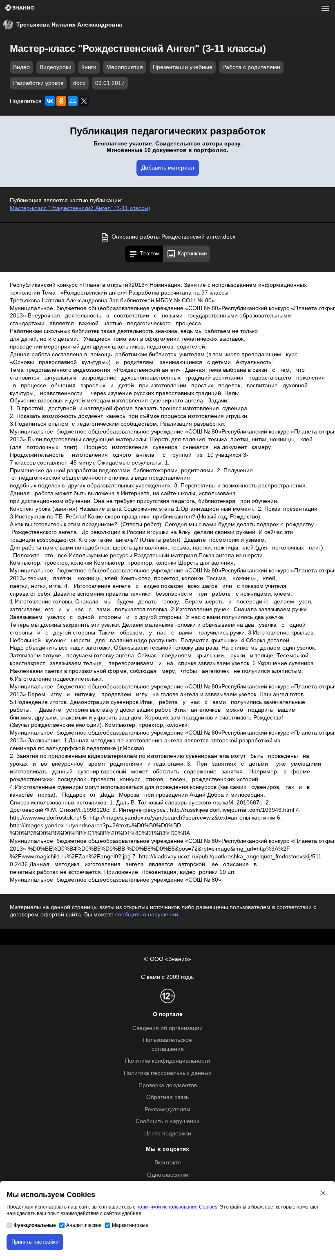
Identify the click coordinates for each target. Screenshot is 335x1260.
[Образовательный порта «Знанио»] (19, 8)
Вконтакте (167, 1162)
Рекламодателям (167, 1109)
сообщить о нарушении (146, 914)
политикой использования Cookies (176, 1207)
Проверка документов (167, 1085)
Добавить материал (167, 168)
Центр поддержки (167, 1133)
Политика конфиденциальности (167, 1061)
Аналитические (84, 1225)
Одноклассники (167, 1175)
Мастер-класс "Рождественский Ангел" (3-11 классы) (80, 208)
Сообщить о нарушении (168, 1121)
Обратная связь (167, 1097)
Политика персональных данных (167, 1073)
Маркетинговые (130, 1225)
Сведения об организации (167, 1028)
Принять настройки (34, 1242)
